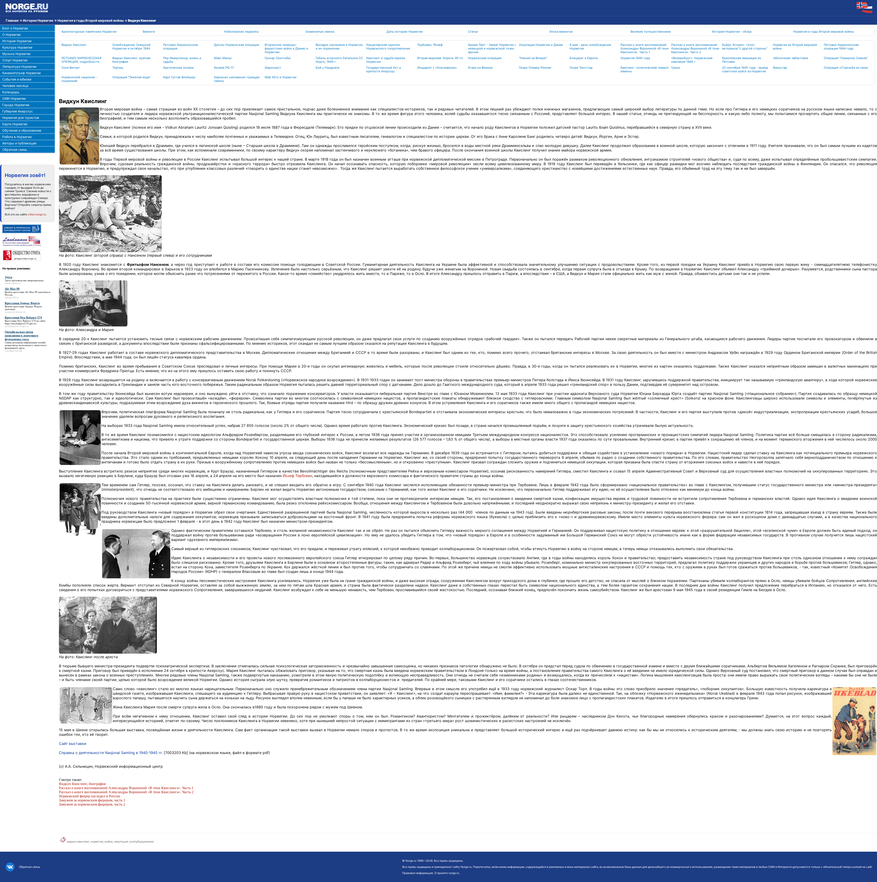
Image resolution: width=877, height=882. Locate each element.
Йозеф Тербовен (297, 475)
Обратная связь (14, 149)
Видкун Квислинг (74, 45)
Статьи (473, 31)
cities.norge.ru (37, 214)
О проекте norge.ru (446, 873)
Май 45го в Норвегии (280, 77)
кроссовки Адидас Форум (27, 306)
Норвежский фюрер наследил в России (89, 796)
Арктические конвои (178, 67)
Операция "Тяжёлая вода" (131, 77)
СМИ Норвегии (14, 98)
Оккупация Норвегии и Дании (541, 45)
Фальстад (780, 67)
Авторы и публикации (19, 143)
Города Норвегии (15, 105)
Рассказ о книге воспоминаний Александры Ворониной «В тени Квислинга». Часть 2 (695, 48)
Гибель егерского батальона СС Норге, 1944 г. (339, 59)
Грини (675, 67)
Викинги (149, 31)
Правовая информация (417, 873)
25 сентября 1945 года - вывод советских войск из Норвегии (745, 69)
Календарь (10, 92)
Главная (12, 20)
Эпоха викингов (561, 31)
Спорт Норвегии (14, 60)
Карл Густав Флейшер (179, 77)
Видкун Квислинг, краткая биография (131, 59)
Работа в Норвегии (17, 137)
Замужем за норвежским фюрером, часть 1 (92, 800)
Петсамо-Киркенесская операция (180, 46)
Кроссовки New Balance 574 (20, 320)
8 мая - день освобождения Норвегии (590, 46)
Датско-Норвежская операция (236, 45)
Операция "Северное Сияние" (846, 58)
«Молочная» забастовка (790, 58)
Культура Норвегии (17, 47)
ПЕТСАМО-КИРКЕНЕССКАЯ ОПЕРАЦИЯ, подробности (81, 59)
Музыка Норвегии (16, 54)
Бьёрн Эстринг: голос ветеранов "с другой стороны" (744, 46)
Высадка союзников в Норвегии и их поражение (339, 46)
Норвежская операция (484, 58)
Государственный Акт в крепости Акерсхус (383, 69)
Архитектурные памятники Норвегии (88, 31)
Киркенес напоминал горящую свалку (237, 79)
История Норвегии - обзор (732, 31)
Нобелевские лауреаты (241, 31)
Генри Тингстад (581, 67)
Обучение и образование (21, 130)
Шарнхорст (273, 67)
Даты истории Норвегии (405, 31)
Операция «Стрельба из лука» (846, 67)
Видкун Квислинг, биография (82, 784)
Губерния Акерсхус (17, 111)
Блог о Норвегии (15, 28)
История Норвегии (38, 20)
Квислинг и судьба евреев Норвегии (385, 59)
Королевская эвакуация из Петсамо (741, 59)
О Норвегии (11, 35)
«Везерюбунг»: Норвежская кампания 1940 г (691, 59)
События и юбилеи (16, 79)
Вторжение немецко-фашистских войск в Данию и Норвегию (286, 48)
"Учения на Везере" (533, 58)
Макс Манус (223, 58)
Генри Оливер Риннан (535, 67)
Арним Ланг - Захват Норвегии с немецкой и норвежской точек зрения (492, 48)
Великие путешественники (651, 31)
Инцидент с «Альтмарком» (437, 67)
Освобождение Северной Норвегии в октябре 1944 (131, 46)
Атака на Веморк (480, 67)
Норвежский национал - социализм (79, 79)
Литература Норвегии (19, 66)
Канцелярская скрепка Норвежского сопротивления (388, 46)
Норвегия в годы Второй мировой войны (91, 20)
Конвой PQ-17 (224, 67)
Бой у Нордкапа (327, 67)
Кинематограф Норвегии (21, 73)
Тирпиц (117, 67)
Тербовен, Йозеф (430, 45)
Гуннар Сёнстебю (278, 58)
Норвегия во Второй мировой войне (795, 46)
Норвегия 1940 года (635, 58)
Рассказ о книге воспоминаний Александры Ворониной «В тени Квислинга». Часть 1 (644, 48)
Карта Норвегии (14, 124)
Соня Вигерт (70, 67)
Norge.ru (410, 860)
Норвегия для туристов (20, 118)
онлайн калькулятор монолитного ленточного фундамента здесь (26, 345)
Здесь (8, 280)
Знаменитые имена (319, 31)
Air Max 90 (31, 292)
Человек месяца (15, 86)
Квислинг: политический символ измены (645, 69)
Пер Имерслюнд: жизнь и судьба (182, 59)
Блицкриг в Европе (584, 58)
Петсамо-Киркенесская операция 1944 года (841, 46)
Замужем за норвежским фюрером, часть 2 (92, 804)
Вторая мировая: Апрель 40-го (440, 58)
